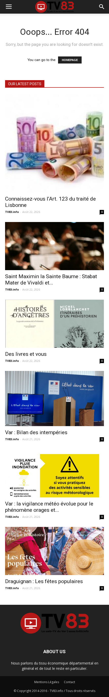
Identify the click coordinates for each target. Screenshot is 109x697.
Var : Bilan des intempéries (36, 432)
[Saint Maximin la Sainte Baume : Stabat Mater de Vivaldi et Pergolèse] (54, 246)
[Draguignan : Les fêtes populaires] (54, 551)
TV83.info (12, 212)
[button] (102, 7)
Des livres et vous (26, 354)
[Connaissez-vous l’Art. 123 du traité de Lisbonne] (54, 143)
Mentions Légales (46, 682)
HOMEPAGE (70, 59)
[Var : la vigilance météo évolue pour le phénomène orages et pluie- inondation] (54, 473)
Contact (69, 682)
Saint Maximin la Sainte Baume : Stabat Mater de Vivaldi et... (51, 279)
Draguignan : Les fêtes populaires (44, 581)
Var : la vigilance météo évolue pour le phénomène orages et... (49, 507)
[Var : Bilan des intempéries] (54, 398)
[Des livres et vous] (54, 324)
